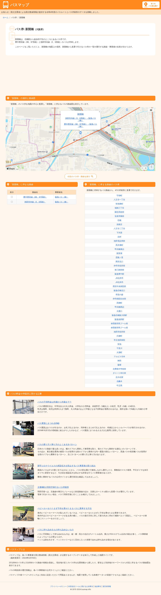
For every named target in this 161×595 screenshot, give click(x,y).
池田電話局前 (119, 241)
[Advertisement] (80, 74)
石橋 (119, 220)
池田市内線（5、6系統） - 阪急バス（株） (80, 119)
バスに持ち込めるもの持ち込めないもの (55, 529)
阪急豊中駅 (119, 274)
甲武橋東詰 (119, 249)
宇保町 (119, 195)
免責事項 (98, 586)
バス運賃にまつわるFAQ (48, 423)
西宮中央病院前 (119, 286)
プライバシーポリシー (58, 586)
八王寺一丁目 (119, 199)
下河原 (119, 232)
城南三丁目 (119, 208)
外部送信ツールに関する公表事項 (80, 586)
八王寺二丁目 (119, 228)
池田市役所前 (119, 332)
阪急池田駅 (119, 319)
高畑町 (119, 303)
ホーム (5, 17)
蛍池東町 (119, 204)
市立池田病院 (119, 340)
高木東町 (119, 245)
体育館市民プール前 (119, 323)
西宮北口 (119, 261)
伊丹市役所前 (119, 265)
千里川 (119, 348)
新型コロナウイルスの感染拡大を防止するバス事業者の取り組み (66, 466)
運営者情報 (107, 586)
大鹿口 (119, 311)
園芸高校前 (119, 212)
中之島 (119, 385)
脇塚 (119, 365)
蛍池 (119, 344)
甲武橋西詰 (119, 307)
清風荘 (119, 224)
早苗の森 (119, 294)
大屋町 (119, 352)
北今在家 (119, 377)
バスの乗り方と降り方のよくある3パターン (57, 444)
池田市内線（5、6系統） (35, 202)
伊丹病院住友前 (119, 299)
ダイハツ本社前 (119, 373)
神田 (119, 360)
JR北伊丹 (119, 278)
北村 (119, 237)
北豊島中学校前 (119, 369)
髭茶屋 (119, 253)
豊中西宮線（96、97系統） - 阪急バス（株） (80, 125)
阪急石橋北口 (119, 290)
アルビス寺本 (119, 356)
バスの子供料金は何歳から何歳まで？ (54, 402)
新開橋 (80, 114)
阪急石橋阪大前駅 (119, 315)
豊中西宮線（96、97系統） (35, 197)
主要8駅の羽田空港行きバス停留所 (53, 487)
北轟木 (119, 381)
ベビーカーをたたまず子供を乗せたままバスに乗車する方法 (64, 508)
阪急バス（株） (61, 197)
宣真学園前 (119, 216)
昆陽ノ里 (119, 257)
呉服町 (119, 336)
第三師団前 (119, 270)
